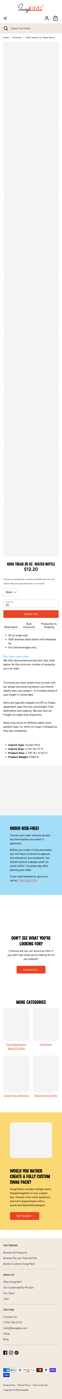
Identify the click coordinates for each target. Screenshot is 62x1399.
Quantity (10, 602)
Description (11, 627)
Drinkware (17, 37)
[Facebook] (5, 1353)
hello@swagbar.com (15, 1328)
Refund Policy (24, 1385)
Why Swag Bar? (12, 1281)
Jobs (6, 1298)
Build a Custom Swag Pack (19, 1263)
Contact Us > (31, 969)
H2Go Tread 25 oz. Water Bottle (40, 37)
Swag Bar (24, 1390)
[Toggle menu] (5, 18)
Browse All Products (15, 1252)
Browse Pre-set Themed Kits (20, 1258)
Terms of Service (40, 1385)
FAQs (6, 1333)
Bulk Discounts (29, 625)
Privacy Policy (9, 1385)
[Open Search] (5, 28)
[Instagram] (11, 1353)
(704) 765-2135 (27, 880)
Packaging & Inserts (45, 1095)
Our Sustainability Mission (18, 1287)
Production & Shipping (49, 625)
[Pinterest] (17, 1353)
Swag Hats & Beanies (16, 1095)
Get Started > (25, 1215)
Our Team (9, 1293)
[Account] (46, 16)
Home (6, 37)
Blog (6, 1339)
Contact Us (10, 1316)
